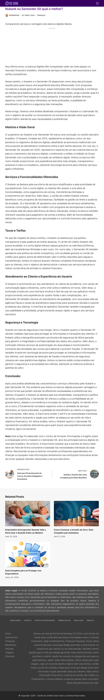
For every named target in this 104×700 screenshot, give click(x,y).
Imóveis (9, 648)
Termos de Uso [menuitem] (64, 620)
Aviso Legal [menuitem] (79, 620)
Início (8, 633)
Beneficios (10, 645)
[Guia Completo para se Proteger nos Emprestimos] (27, 554)
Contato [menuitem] (27, 620)
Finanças (41, 15)
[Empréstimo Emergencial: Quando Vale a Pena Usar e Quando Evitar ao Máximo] (27, 513)
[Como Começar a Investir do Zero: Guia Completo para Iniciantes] (76, 513)
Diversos (9, 656)
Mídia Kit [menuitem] (90, 620)
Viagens (9, 652)
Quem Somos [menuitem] (15, 620)
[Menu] (97, 3)
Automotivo (11, 637)
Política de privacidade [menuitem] (44, 620)
